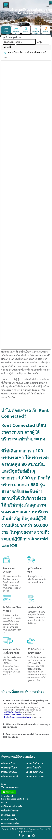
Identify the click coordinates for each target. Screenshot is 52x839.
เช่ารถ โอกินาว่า (34, 763)
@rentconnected (13, 715)
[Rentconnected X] (26, 836)
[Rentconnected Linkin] (23, 836)
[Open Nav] (48, 6)
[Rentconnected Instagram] (33, 836)
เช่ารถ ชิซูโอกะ (9, 772)
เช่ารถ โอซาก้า (33, 768)
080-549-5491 (12, 788)
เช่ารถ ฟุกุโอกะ (9, 768)
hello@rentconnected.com (17, 717)
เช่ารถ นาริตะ (8, 763)
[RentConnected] (6, 7)
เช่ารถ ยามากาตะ (35, 776)
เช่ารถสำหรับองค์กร (10, 824)
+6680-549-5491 (12, 712)
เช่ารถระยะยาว (8, 815)
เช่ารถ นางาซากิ (34, 772)
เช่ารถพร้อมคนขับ (9, 819)
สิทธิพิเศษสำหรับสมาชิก (11, 806)
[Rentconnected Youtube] (29, 836)
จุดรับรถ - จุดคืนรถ (12, 37)
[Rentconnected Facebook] (19, 836)
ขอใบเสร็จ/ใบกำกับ (9, 811)
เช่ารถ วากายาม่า (10, 776)
